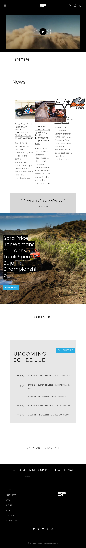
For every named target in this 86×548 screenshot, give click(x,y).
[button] (4, 5)
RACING (9, 505)
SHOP (8, 510)
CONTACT (10, 515)
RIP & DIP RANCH (12, 520)
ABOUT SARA (11, 495)
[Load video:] (43, 32)
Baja (8, 263)
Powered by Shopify (51, 543)
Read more (25, 178)
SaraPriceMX (38, 543)
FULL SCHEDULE (65, 350)
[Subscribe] (61, 476)
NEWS (8, 500)
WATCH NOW (11, 288)
